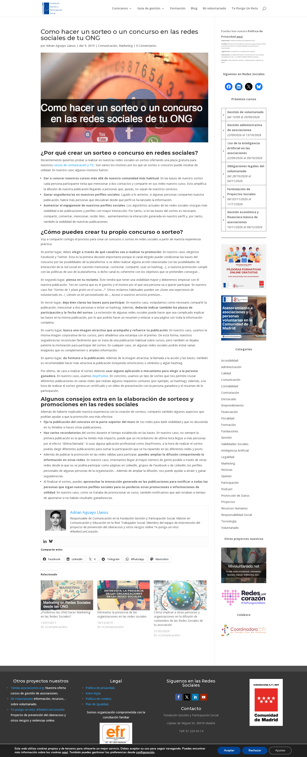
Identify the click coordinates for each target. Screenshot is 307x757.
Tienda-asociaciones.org (27, 688)
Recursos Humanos (234, 508)
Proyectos (228, 502)
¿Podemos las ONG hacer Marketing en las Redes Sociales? (65, 614)
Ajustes (280, 750)
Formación (177, 8)
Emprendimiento (232, 405)
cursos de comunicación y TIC (74, 165)
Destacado (228, 399)
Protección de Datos (235, 495)
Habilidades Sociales (235, 444)
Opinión (226, 476)
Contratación (230, 393)
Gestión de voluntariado (245, 112)
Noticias (226, 470)
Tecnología (228, 521)
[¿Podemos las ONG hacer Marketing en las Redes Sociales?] (67, 595)
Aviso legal (93, 693)
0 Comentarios (146, 46)
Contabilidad (229, 386)
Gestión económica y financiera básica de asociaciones (243, 217)
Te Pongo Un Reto (245, 8)
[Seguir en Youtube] (203, 697)
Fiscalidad (227, 418)
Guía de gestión (148, 8)
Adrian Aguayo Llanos (61, 46)
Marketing (126, 46)
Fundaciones (229, 431)
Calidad (226, 373)
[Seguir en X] (187, 697)
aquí (65, 752)
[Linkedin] (45, 541)
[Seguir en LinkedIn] (195, 697)
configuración (145, 752)
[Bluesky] (51, 541)
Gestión (226, 437)
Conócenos (120, 8)
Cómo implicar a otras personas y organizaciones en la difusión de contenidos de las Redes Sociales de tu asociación (178, 618)
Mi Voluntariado (21, 699)
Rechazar (255, 750)
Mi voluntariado (214, 8)
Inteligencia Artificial (235, 450)
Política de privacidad (100, 688)
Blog (194, 8)
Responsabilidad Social (236, 515)
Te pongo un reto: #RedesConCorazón (37, 709)
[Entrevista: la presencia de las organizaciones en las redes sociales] (123, 595)
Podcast (226, 489)
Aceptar (229, 750)
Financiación (229, 412)
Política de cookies (98, 699)
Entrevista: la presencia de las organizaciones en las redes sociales (122, 614)
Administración (231, 367)
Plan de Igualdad (97, 704)
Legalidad (227, 457)
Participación (230, 483)
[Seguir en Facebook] (178, 697)
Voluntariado (230, 528)
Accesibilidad (229, 360)
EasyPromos (100, 376)
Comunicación (107, 46)
